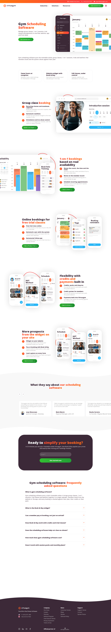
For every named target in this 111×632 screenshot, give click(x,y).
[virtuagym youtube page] (27, 629)
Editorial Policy (65, 616)
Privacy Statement (49, 620)
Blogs (62, 612)
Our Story (46, 610)
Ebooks (63, 614)
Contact (80, 612)
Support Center (82, 610)
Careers (46, 612)
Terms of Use (47, 623)
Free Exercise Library (49, 618)
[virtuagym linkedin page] (24, 629)
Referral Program (49, 616)
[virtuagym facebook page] (31, 629)
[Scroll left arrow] (19, 394)
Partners (46, 614)
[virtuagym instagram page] (20, 629)
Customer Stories (66, 610)
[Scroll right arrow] (23, 394)
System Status (82, 614)
